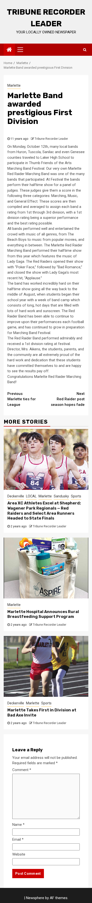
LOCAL (31, 496)
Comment (21, 770)
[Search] (85, 49)
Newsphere (35, 898)
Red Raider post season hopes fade (68, 399)
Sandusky (61, 496)
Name (18, 824)
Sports (76, 496)
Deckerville (15, 496)
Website (18, 854)
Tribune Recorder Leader (51, 138)
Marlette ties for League (21, 399)
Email (18, 839)
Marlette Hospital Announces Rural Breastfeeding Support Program (43, 614)
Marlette (14, 85)
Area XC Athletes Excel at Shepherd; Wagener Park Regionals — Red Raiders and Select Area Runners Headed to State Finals (44, 511)
